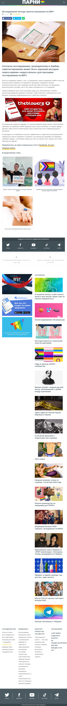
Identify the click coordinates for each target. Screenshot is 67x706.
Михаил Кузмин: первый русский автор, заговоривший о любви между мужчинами (49, 389)
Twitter (18, 18)
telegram (6, 148)
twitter (12, 148)
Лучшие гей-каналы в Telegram (48, 621)
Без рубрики (16, 14)
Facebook (8, 18)
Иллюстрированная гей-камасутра (50, 320)
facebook (43, 145)
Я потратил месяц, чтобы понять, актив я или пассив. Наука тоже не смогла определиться (50, 296)
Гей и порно (40, 459)
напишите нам (6, 644)
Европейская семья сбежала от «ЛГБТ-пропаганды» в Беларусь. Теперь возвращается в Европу (49, 552)
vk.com (51, 145)
